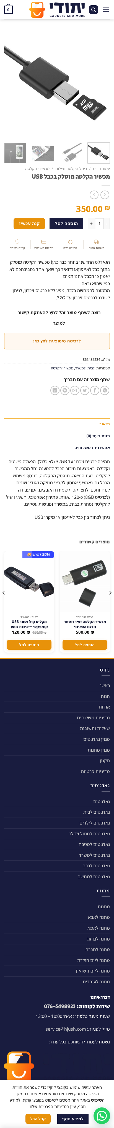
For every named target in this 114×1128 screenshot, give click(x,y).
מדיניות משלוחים (93, 718)
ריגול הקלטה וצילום (71, 168)
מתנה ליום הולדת (93, 960)
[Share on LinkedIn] (54, 390)
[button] (102, 1115)
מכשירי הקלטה (37, 168)
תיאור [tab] (104, 423)
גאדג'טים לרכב (96, 866)
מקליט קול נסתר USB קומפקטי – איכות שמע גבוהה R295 (29, 627)
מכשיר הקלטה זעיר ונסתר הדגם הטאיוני (85, 624)
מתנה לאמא (98, 928)
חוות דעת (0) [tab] (98, 435)
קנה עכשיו (29, 223)
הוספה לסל (66, 223)
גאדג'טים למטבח (94, 844)
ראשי (105, 685)
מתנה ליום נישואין (93, 971)
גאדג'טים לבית (96, 812)
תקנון (105, 760)
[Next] (9, 83)
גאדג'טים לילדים (94, 823)
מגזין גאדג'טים (96, 739)
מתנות (104, 907)
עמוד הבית (101, 168)
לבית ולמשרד (85, 368)
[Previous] (101, 83)
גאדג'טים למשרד (94, 855)
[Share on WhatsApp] (104, 390)
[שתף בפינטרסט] (64, 390)
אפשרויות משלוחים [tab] (92, 447)
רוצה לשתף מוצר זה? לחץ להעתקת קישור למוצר (59, 317)
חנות (105, 696)
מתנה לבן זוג (98, 939)
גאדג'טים (101, 801)
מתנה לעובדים (96, 982)
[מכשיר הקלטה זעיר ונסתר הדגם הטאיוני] (85, 581)
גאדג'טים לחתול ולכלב (89, 834)
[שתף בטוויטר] (84, 390)
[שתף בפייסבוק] (94, 390)
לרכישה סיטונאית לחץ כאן (57, 341)
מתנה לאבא (99, 917)
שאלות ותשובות (95, 728)
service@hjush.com (66, 1029)
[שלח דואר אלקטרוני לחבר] (74, 390)
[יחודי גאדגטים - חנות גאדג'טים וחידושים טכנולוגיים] (57, 10)
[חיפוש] (93, 9)
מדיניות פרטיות (95, 771)
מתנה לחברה (98, 949)
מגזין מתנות (99, 750)
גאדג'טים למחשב (94, 876)
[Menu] (106, 10)
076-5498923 (60, 1006)
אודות (104, 707)
